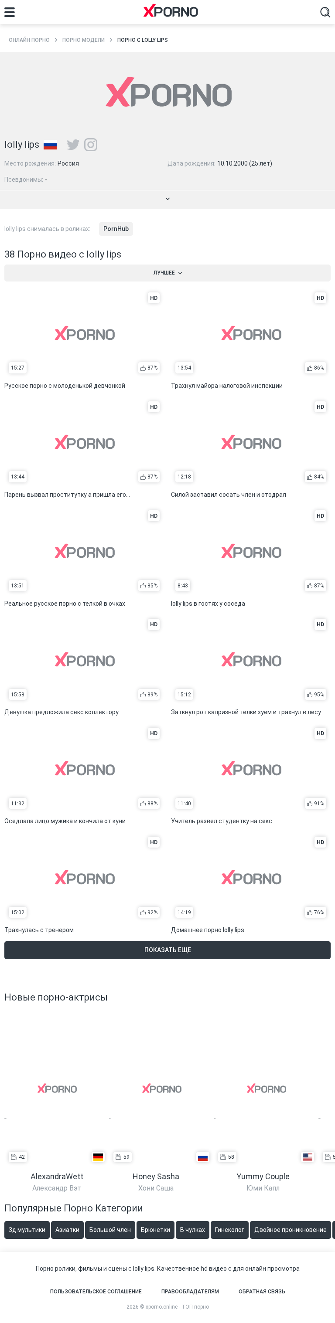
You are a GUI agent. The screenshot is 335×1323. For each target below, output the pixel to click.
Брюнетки (155, 1229)
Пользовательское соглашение (96, 1292)
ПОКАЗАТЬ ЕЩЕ (167, 949)
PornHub (116, 228)
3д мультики (27, 1229)
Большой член (110, 1229)
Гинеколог (229, 1229)
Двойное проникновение (290, 1229)
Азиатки (67, 1229)
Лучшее (164, 273)
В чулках (192, 1229)
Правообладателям (190, 1292)
